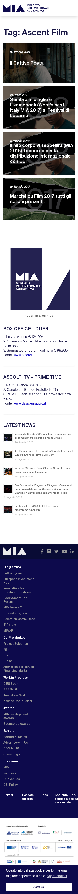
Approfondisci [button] (57, 876)
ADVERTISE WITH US (39, 315)
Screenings (11, 754)
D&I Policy (10, 785)
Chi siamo (10, 761)
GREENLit (10, 689)
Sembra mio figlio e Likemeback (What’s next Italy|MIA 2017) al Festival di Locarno (39, 107)
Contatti (9, 795)
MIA (6, 767)
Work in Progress (15, 677)
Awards (8, 708)
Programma (12, 567)
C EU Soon (10, 684)
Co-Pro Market (14, 637)
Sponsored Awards (16, 724)
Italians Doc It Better (17, 701)
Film (6, 649)
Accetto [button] (39, 886)
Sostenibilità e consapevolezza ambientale (66, 798)
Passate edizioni (28, 797)
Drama (7, 661)
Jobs (44, 795)
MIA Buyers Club (14, 607)
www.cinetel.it (24, 355)
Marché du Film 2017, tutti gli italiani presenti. (40, 199)
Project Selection (15, 644)
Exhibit (8, 731)
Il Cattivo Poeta (27, 63)
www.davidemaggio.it (30, 403)
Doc (6, 655)
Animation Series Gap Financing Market (18, 668)
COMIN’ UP (11, 748)
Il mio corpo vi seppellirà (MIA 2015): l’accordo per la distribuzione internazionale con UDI (41, 153)
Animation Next (14, 695)
